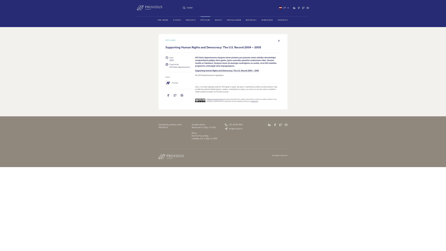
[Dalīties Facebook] (168, 95)
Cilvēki (177, 20)
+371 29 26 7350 (235, 125)
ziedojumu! (254, 101)
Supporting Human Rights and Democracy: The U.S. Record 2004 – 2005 (227, 70)
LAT (284, 8)
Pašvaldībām (234, 20)
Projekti (191, 20)
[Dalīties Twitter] (175, 95)
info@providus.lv (236, 129)
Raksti (218, 20)
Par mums (163, 20)
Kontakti (283, 20)
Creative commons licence (215, 99)
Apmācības (267, 20)
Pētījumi (205, 20)
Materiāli (251, 20)
